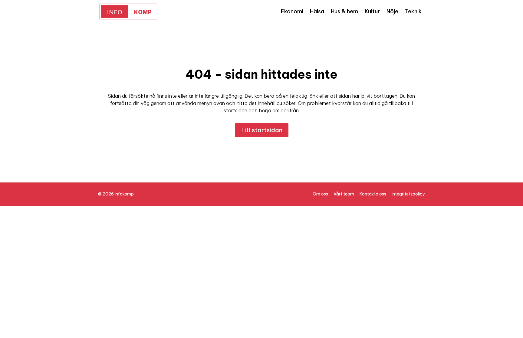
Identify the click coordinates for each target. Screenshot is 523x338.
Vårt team (344, 194)
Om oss (320, 194)
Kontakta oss (373, 194)
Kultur (372, 11)
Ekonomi (292, 11)
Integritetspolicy (408, 194)
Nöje (392, 11)
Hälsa (317, 11)
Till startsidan (261, 130)
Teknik (413, 11)
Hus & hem (344, 11)
